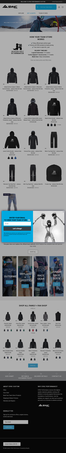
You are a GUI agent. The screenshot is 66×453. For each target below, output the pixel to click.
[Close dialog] (63, 211)
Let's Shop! (17, 228)
